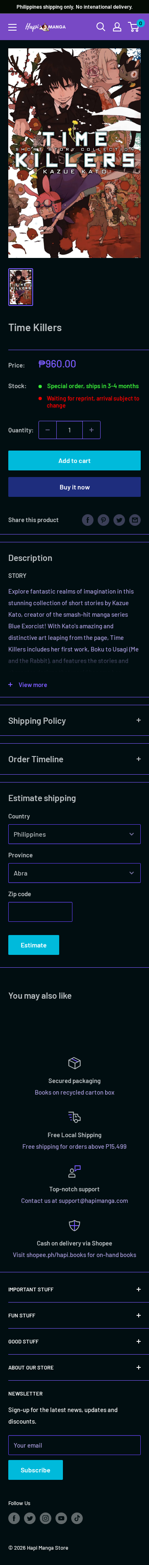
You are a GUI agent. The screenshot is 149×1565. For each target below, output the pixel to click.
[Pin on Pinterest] (103, 519)
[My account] (117, 26)
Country (19, 816)
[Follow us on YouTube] (61, 1518)
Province (20, 855)
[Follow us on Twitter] (30, 1518)
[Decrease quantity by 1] (47, 430)
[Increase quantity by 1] (91, 430)
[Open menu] (12, 27)
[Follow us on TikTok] (77, 1518)
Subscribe (35, 1470)
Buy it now (75, 487)
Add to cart (74, 460)
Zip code (19, 893)
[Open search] (101, 26)
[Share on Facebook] (88, 519)
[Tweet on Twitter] (119, 519)
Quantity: (21, 430)
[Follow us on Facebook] (14, 1518)
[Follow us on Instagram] (45, 1518)
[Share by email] (135, 519)
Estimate (34, 945)
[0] (134, 27)
